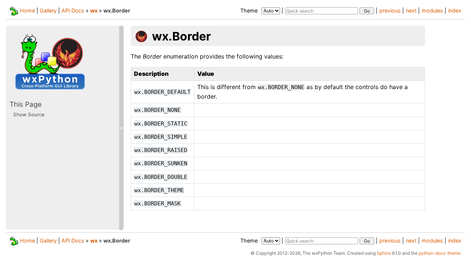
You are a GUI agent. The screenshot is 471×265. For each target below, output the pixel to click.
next (411, 10)
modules (432, 10)
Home (27, 10)
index (454, 10)
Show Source (29, 114)
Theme (249, 10)
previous (390, 10)
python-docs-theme (439, 253)
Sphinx (384, 253)
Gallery (48, 10)
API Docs (72, 10)
